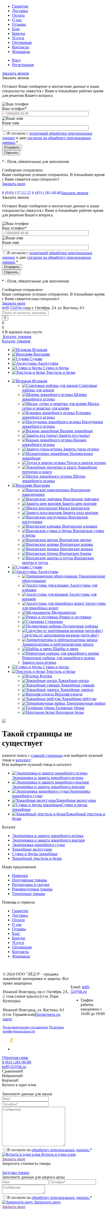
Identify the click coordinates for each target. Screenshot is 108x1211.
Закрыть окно (13, 184)
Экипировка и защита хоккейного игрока (47, 777)
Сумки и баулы (56, 368)
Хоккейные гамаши (77, 685)
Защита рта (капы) (74, 435)
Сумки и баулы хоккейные (35, 854)
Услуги (18, 38)
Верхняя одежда (68, 694)
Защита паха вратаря (80, 512)
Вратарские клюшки (79, 526)
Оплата (18, 15)
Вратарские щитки (75, 540)
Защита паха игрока (39, 662)
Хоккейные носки (73, 680)
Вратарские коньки (76, 549)
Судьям (36, 359)
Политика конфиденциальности (33, 1029)
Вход (16, 60)
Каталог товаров (16, 336)
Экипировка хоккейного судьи (38, 845)
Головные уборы (70, 708)
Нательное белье (70, 712)
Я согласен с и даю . (47, 138)
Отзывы (19, 24)
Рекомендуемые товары (32, 889)
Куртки (46, 676)
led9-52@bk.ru (80, 989)
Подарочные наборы (80, 626)
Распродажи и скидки (30, 884)
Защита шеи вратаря (79, 503)
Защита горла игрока (81, 449)
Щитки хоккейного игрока (53, 478)
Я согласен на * (49, 1150)
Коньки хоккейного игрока (54, 442)
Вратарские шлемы (76, 544)
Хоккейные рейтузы (79, 699)
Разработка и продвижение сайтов (54, 1040)
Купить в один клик (58, 1154)
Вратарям (41, 354)
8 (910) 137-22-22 (16, 193)
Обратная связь (15, 1057)
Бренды (18, 33)
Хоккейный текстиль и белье (37, 858)
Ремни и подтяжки (75, 617)
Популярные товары (29, 880)
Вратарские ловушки (81, 499)
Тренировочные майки (85, 703)
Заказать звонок (15, 73)
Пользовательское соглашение (25, 1027)
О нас (17, 20)
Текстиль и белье (60, 372)
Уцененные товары (28, 893)
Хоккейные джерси (76, 689)
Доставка (20, 11)
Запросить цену (47, 1202)
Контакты (20, 47)
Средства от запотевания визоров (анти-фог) (60, 635)
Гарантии (20, 6)
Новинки (20, 875)
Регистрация (23, 65)
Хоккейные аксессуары (76, 800)
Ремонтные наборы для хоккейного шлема (58, 658)
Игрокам (39, 350)
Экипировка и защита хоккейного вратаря (48, 787)
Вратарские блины (75, 553)
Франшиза (21, 51)
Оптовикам (22, 42)
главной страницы (47, 755)
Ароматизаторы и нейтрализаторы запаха (57, 644)
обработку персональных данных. (61, 1150)
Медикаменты (63, 612)
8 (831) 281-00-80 (46, 193)
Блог (16, 29)
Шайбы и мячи (65, 649)
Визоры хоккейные (76, 431)
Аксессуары (48, 363)
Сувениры (54, 621)
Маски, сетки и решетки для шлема (61, 405)
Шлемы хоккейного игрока (54, 396)
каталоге (23, 760)
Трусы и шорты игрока (86, 462)
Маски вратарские (74, 508)
